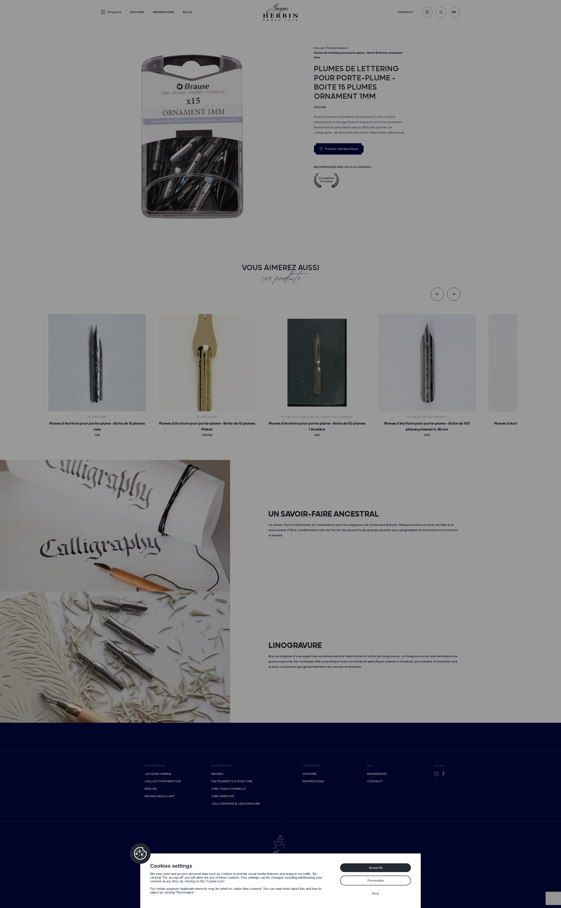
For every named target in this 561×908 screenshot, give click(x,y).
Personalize (375, 880)
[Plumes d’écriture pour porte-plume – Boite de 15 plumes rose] (97, 362)
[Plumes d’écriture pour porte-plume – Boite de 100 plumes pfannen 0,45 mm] (427, 362)
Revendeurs (377, 774)
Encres (217, 774)
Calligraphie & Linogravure (235, 804)
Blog (187, 12)
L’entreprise (311, 765)
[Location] (427, 12)
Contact (405, 12)
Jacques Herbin (158, 774)
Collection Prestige (163, 781)
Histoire (137, 12)
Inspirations (163, 12)
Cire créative (222, 796)
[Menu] (103, 12)
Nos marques (155, 765)
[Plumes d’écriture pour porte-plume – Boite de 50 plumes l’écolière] (317, 362)
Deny (375, 893)
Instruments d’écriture (231, 781)
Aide (370, 765)
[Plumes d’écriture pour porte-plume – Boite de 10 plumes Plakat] (207, 362)
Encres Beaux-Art (160, 796)
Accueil (319, 48)
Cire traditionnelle (228, 789)
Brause (151, 789)
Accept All (375, 867)
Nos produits (221, 765)
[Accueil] (280, 12)
